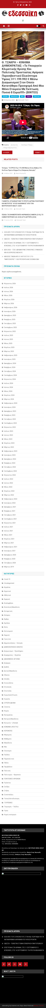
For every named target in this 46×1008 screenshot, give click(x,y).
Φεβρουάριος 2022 (10, 499)
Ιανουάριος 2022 (10, 503)
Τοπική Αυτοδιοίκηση (11, 798)
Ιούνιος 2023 (8, 435)
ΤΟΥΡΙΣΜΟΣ (8, 803)
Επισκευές (8, 687)
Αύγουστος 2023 (10, 427)
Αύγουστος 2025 (10, 331)
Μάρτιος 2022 (9, 495)
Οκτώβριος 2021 (10, 515)
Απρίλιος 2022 (9, 491)
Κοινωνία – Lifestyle (11, 723)
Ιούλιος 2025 (8, 335)
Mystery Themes (39, 1005)
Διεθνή (6, 667)
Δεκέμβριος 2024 (10, 363)
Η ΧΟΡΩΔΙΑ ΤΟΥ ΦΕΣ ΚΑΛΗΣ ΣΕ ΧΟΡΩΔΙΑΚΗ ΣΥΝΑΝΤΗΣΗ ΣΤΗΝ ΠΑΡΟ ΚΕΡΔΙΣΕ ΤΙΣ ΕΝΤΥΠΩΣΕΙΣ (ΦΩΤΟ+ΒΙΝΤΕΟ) (8, 152)
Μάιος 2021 (8, 535)
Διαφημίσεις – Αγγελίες (12, 655)
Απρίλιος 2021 (9, 539)
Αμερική (7, 599)
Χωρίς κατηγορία (10, 814)
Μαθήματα (7, 739)
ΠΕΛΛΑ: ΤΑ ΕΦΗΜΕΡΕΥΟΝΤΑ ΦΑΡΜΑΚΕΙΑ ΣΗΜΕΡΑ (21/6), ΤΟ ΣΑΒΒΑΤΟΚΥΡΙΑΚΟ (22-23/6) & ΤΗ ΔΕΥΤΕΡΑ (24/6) (22, 216)
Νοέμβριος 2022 (9, 463)
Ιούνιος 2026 (8, 291)
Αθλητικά (7, 595)
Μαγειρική (7, 735)
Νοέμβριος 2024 (9, 367)
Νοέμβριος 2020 (9, 559)
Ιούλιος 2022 (8, 479)
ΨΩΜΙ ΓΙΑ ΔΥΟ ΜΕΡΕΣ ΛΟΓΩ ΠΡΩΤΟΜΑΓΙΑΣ (39, 152)
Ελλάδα (5, 96)
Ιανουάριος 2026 (10, 311)
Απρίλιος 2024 (9, 395)
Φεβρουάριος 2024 (10, 403)
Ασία (6, 627)
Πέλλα (29, 96)
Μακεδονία (14, 96)
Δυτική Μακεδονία (10, 671)
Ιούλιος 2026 (8, 287)
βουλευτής (14, 145)
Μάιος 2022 (8, 487)
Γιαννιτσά (7, 639)
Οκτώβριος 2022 (10, 467)
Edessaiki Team (23, 100)
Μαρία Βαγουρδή (21, 173)
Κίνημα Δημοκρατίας (10, 147)
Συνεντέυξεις (8, 794)
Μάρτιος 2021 (9, 543)
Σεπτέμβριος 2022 (10, 471)
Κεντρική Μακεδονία (11, 719)
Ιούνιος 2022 (8, 483)
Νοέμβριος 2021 (9, 511)
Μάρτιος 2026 (9, 303)
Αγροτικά (7, 591)
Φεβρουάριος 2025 (10, 355)
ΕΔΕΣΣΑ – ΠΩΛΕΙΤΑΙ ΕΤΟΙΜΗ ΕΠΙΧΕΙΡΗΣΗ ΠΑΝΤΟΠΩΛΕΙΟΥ (23, 239)
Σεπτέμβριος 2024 (10, 375)
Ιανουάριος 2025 (10, 359)
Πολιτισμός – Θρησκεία (12, 775)
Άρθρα (6, 619)
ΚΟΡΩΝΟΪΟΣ (8, 731)
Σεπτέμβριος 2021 (10, 519)
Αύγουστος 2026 (10, 283)
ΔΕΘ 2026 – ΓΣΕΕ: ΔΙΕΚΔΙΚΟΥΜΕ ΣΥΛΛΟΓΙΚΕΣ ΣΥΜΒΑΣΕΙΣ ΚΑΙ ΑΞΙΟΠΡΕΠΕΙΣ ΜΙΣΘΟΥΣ (23, 251)
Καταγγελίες (8, 715)
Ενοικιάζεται (8, 683)
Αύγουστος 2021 (10, 523)
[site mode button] (38, 26)
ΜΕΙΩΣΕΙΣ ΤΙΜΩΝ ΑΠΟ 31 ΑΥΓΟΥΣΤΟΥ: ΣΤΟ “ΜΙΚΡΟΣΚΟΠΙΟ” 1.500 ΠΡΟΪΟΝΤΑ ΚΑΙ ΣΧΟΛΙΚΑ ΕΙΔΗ (21, 258)
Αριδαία (7, 623)
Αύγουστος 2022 (10, 475)
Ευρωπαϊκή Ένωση (10, 695)
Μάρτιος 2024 (9, 399)
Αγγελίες (7, 587)
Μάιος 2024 (8, 391)
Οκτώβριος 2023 (10, 419)
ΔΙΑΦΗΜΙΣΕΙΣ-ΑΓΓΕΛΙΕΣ (12, 659)
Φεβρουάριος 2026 (10, 307)
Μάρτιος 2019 (9, 567)
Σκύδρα (6, 787)
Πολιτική (37, 96)
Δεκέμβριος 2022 (10, 459)
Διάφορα (7, 663)
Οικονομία (7, 751)
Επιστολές (8, 691)
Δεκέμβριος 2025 (10, 315)
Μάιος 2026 (8, 295)
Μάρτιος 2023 (9, 447)
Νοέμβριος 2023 (9, 415)
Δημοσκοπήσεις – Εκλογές (13, 643)
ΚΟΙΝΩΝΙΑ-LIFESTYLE (11, 727)
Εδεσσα (6, 675)
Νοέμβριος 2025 (9, 319)
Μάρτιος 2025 (9, 351)
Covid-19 (7, 579)
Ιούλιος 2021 (8, 527)
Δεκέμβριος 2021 (10, 507)
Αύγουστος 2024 (10, 379)
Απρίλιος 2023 (9, 443)
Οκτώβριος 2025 (10, 323)
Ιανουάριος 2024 (10, 407)
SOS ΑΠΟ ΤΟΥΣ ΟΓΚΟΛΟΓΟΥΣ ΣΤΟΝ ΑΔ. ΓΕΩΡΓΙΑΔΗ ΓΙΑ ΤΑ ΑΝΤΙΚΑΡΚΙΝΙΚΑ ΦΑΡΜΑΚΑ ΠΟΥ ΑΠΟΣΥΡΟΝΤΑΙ (24, 233)
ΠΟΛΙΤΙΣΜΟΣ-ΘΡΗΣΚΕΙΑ (12, 779)
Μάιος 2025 (8, 343)
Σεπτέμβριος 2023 (10, 423)
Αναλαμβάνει (8, 603)
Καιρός (6, 711)
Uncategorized (9, 583)
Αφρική (7, 635)
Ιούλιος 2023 (8, 431)
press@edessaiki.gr (11, 841)
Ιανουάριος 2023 (10, 455)
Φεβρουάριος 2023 (10, 451)
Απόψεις (7, 615)
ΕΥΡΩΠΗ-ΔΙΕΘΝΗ (10, 703)
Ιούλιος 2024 (8, 383)
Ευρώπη (7, 699)
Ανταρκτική (8, 611)
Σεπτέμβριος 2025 (10, 327)
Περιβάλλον (8, 767)
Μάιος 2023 (8, 439)
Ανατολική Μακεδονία (11, 607)
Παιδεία (7, 755)
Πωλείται (7, 783)
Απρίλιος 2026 (9, 299)
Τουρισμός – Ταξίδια (11, 806)
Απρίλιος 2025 (9, 347)
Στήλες (6, 791)
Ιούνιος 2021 (8, 531)
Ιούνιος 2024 (8, 387)
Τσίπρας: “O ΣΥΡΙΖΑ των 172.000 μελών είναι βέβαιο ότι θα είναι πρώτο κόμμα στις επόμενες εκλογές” (22, 169)
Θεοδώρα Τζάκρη (27, 145)
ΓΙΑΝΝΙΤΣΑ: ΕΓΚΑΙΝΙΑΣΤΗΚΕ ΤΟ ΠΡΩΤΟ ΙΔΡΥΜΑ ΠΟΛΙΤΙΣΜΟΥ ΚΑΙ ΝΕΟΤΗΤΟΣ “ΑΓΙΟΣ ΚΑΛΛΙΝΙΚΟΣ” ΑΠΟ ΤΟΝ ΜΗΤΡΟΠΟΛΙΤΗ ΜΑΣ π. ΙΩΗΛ (23, 203)
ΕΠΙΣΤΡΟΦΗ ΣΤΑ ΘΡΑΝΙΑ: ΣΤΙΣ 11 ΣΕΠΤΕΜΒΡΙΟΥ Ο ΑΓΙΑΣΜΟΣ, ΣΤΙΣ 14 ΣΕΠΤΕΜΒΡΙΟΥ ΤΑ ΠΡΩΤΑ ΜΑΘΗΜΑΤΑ (24, 244)
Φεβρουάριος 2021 (10, 547)
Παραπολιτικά (9, 759)
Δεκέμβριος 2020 (10, 555)
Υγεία (6, 810)
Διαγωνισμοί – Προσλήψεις (13, 651)
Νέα (22, 96)
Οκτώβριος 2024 (10, 371)
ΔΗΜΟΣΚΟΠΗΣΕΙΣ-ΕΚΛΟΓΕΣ (13, 647)
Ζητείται (7, 707)
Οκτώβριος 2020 (10, 563)
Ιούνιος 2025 (8, 339)
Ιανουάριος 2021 (10, 551)
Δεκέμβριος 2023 (10, 411)
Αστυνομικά (8, 631)
